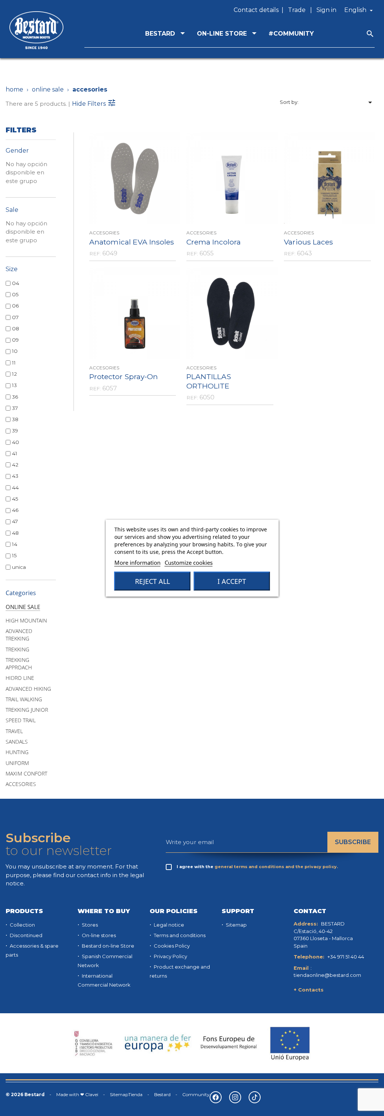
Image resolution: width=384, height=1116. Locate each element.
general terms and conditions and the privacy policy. (276, 866)
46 (15, 510)
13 (14, 385)
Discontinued (25, 935)
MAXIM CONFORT (26, 773)
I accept (232, 581)
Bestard (162, 1094)
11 (14, 363)
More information (137, 562)
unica (19, 567)
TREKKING (17, 649)
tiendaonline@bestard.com (327, 975)
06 (15, 306)
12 (14, 374)
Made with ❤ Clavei (77, 1094)
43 (15, 476)
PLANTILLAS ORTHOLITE (208, 381)
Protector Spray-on (123, 376)
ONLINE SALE (23, 606)
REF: (95, 253)
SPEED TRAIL (21, 720)
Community (196, 1094)
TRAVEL (14, 731)
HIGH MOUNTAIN (26, 620)
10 (15, 351)
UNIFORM (17, 763)
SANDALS (17, 741)
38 (15, 419)
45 (15, 499)
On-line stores (98, 935)
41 (14, 453)
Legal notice (168, 925)
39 (15, 431)
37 (15, 408)
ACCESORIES (21, 784)
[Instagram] (235, 1097)
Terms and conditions (179, 935)
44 (15, 487)
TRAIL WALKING (24, 699)
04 (15, 283)
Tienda (135, 1094)
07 (15, 317)
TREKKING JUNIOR (27, 709)
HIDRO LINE (20, 678)
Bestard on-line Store (107, 946)
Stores (89, 925)
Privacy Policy (170, 956)
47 (15, 521)
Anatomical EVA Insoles (131, 241)
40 (15, 442)
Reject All (152, 581)
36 (15, 397)
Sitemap (236, 925)
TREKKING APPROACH (19, 664)
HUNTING (17, 752)
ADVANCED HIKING (28, 689)
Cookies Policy (171, 946)
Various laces (308, 241)
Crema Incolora (213, 241)
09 (15, 340)
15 (14, 555)
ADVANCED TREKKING (19, 635)
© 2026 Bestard (25, 1094)
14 (14, 544)
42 (15, 465)
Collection (22, 925)
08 (15, 329)
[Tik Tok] (255, 1097)
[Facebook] (216, 1097)
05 (15, 294)
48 (15, 533)
